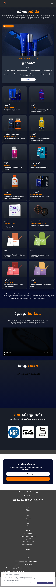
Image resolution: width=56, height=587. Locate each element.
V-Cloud (28, 523)
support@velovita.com (28, 561)
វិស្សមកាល (27, 544)
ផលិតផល (28, 513)
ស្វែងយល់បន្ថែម (28, 79)
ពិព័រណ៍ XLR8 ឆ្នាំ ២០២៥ (28, 541)
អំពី (28, 515)
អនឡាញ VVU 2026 (28, 539)
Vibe (28, 525)
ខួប (27, 533)
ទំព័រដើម (28, 510)
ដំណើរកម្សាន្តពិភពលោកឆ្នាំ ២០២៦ (28, 536)
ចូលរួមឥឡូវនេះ (28, 518)
